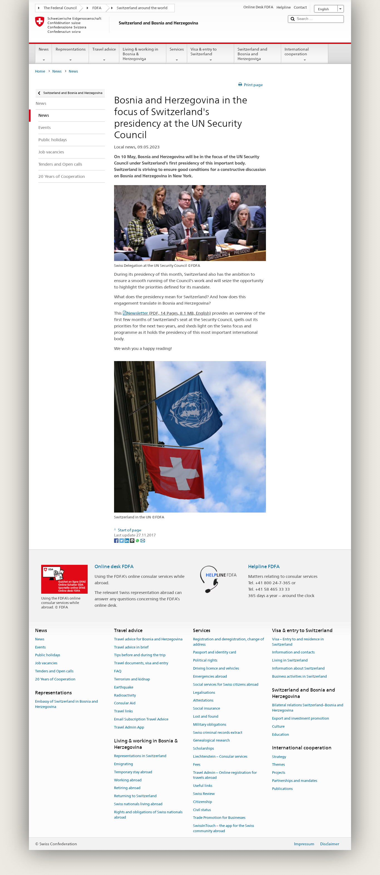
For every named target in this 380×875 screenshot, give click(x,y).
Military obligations (209, 724)
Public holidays (47, 655)
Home (40, 71)
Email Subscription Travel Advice (141, 719)
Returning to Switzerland (135, 796)
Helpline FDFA (264, 566)
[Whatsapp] (137, 540)
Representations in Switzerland (140, 756)
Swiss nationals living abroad (138, 804)
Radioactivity (125, 695)
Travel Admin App (129, 727)
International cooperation (297, 51)
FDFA (96, 8)
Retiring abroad (127, 788)
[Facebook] (116, 540)
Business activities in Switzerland (299, 676)
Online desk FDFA (114, 566)
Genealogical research (211, 741)
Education (280, 734)
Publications (282, 789)
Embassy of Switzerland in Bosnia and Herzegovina (66, 704)
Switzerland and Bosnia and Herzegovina (252, 54)
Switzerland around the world (142, 8)
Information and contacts (293, 652)
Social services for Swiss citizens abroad (225, 684)
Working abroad (128, 780)
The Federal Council (60, 8)
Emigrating (123, 764)
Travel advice (104, 49)
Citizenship (202, 802)
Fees (196, 764)
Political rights (205, 660)
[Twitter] (122, 540)
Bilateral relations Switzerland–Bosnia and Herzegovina (307, 708)
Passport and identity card (214, 652)
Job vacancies (46, 663)
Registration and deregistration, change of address (228, 642)
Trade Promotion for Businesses (219, 818)
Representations (71, 49)
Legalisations (204, 692)
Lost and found (205, 716)
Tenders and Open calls (54, 671)
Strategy (279, 757)
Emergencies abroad (210, 676)
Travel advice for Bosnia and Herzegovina (148, 639)
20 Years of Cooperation (55, 679)
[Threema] (132, 540)
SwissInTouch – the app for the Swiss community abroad (223, 828)
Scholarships (203, 748)
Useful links (202, 786)
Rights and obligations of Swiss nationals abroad (148, 814)
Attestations (203, 700)
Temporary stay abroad (133, 772)
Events (40, 647)
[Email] (142, 540)
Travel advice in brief (131, 647)
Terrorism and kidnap (132, 679)
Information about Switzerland (298, 668)
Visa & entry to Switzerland (204, 51)
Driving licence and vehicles (216, 668)
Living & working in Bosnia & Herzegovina (140, 54)
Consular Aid (124, 703)
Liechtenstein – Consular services (220, 756)
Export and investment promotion (300, 718)
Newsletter (169, 313)
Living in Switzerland (290, 660)
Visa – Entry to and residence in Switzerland (298, 642)
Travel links (123, 711)
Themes (278, 765)
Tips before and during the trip (140, 655)
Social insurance (206, 708)
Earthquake (123, 687)
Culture (278, 726)
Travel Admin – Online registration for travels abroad (225, 775)
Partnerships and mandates (294, 781)
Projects (278, 773)
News (44, 49)
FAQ (117, 671)
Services (177, 49)
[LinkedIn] (127, 540)
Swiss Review (204, 794)
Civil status (202, 810)
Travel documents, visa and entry (141, 663)
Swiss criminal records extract (217, 732)
